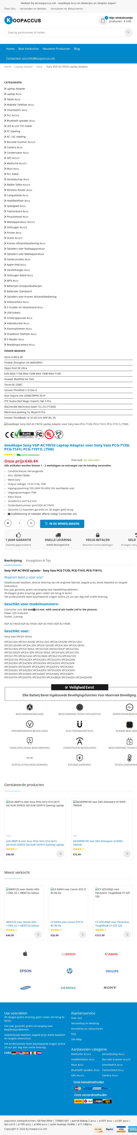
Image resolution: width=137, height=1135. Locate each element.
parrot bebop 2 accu (84, 1120)
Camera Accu (14, 147)
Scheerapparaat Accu (19, 318)
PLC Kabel (13, 174)
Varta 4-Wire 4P (13, 357)
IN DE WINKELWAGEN (64, 524)
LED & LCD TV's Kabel (19, 126)
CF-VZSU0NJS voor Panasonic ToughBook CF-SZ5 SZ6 (112, 923)
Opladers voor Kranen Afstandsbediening (32, 296)
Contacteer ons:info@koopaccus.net (30, 58)
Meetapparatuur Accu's (21, 222)
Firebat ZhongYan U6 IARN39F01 (23, 362)
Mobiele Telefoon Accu (20, 104)
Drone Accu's (14, 238)
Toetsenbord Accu (17, 211)
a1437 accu (105, 1120)
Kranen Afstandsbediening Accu (26, 243)
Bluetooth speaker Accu (21, 120)
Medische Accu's (17, 163)
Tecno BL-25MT (13, 384)
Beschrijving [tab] (13, 560)
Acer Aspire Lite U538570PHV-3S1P (24, 395)
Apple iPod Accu (16, 264)
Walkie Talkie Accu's (18, 184)
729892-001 (62, 1120)
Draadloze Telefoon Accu (21, 334)
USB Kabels (13, 312)
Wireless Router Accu (19, 190)
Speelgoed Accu (16, 206)
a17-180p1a (85, 1124)
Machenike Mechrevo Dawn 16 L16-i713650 (30, 406)
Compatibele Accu (17, 195)
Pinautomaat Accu (17, 216)
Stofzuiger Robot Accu (20, 275)
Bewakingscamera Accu (21, 344)
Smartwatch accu (17, 110)
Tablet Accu (13, 99)
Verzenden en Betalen (33, 8)
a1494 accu (40, 1124)
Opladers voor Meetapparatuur (25, 254)
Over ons (76, 1018)
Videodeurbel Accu (18, 323)
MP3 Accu (12, 280)
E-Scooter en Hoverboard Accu (25, 307)
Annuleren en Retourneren (67, 8)
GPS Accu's (13, 158)
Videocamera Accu (18, 302)
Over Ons (10, 8)
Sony (39, 66)
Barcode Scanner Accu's (21, 142)
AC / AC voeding (16, 136)
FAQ (73, 1034)
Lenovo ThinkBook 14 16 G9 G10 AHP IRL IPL (30, 417)
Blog (77, 49)
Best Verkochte (28, 49)
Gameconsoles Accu (19, 259)
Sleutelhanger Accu (18, 270)
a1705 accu (24, 1124)
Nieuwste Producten (56, 49)
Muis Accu (13, 168)
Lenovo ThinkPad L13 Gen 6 (20, 390)
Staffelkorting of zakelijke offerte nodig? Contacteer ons (44, 514)
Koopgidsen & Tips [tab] (38, 560)
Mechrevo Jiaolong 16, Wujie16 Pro (24, 412)
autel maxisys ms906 (62, 1124)
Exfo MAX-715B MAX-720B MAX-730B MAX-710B (32, 373)
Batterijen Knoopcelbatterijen (24, 286)
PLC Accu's (13, 115)
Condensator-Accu (18, 152)
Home (10, 49)
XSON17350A (22, 475)
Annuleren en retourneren (87, 1028)
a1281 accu (121, 1120)
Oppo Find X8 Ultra (15, 368)
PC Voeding (13, 131)
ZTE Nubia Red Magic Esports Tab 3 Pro (27, 401)
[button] (115, 19)
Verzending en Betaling (85, 1023)
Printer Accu (14, 232)
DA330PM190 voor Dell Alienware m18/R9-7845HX (98, 842)
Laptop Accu (14, 94)
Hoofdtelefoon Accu (18, 200)
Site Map (76, 1039)
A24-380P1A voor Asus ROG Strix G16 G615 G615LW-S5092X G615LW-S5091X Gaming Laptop (35, 842)
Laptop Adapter (24, 66)
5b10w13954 (44, 1120)
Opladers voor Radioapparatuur (26, 248)
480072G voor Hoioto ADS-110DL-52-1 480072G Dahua (22, 923)
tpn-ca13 (9, 1124)
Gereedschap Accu (18, 179)
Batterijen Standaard (19, 291)
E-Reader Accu (15, 339)
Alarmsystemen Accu (19, 328)
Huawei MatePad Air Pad (19, 379)
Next (130, 418)
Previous (7, 418)
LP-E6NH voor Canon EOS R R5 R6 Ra (67, 923)
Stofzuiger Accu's (17, 227)
